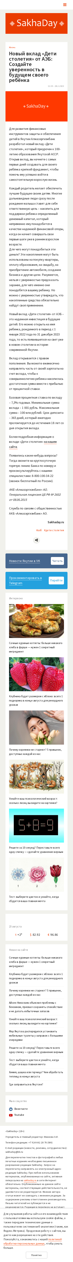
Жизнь (12, 47)
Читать (57, 561)
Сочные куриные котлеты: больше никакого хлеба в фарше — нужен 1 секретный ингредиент (36, 962)
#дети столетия (54, 530)
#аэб (39, 530)
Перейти (56, 580)
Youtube (19, 1114)
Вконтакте (21, 1108)
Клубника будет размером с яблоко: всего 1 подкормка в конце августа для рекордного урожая (36, 978)
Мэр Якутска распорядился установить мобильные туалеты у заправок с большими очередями (36, 1035)
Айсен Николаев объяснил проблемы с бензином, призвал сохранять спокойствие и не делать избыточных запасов (36, 1007)
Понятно (36, 1255)
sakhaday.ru (30, 1180)
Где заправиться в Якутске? (26, 1084)
